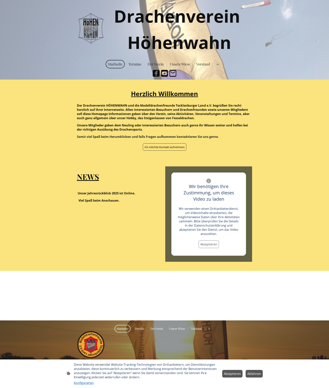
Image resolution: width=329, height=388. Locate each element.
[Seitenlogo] (91, 29)
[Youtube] (164, 73)
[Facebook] (156, 73)
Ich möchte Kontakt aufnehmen (165, 147)
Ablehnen (254, 374)
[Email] (172, 73)
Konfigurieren (84, 383)
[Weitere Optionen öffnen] (218, 64)
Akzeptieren (208, 244)
